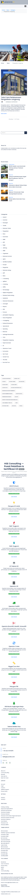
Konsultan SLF (4, 852)
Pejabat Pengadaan (8, 292)
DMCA (2, 867)
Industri (11, 175)
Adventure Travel (7, 348)
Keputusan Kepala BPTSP (7, 808)
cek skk (4, 381)
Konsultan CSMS (5, 834)
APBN (4, 239)
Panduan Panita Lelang (8, 295)
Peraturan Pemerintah (6, 810)
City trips (5, 359)
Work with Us (4, 776)
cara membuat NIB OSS (7, 402)
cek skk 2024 (21, 381)
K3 (3, 345)
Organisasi (5, 253)
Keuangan (5, 222)
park (16, 402)
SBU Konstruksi (4, 847)
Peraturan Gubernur (5, 819)
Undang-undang (5, 807)
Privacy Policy (4, 791)
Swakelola (5, 298)
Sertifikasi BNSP (4, 855)
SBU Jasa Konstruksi (5, 841)
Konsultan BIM (4, 854)
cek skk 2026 (14, 384)
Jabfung (5, 248)
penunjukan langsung (8, 315)
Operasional (6, 326)
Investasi (5, 220)
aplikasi (5, 281)
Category (13, 10)
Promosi (5, 312)
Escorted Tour (6, 362)
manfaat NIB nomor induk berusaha (10, 399)
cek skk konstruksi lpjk (16, 387)
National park (5, 405)
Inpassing (5, 329)
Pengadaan (5, 231)
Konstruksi (11, 164)
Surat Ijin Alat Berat (5, 839)
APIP (4, 242)
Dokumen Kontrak (7, 256)
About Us (3, 771)
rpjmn (4, 259)
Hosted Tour (6, 356)
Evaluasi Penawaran (8, 323)
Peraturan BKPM (4, 824)
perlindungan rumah (6, 396)
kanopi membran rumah (7, 393)
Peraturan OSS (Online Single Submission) (11, 815)
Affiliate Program (5, 789)
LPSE (4, 309)
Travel (20, 405)
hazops (16, 396)
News (8, 10)
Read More (4, 113)
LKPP (4, 273)
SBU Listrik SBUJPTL (5, 843)
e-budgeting (6, 320)
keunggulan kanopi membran (8, 390)
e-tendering (6, 278)
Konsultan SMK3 (4, 836)
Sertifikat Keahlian (7, 262)
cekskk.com (16, 378)
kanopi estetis (19, 393)
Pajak (4, 245)
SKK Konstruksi (4, 831)
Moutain (14, 405)
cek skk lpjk (4, 387)
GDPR (2, 869)
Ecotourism (5, 351)
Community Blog (5, 772)
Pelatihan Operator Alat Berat (8, 832)
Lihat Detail (14, 496)
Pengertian (5, 267)
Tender (4, 225)
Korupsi (4, 264)
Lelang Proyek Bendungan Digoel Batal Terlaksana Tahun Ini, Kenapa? (17, 178)
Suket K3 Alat (4, 845)
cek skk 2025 (5, 384)
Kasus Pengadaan (7, 317)
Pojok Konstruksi (7, 343)
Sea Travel (5, 354)
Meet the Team (4, 778)
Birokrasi (5, 331)
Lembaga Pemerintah (8, 334)
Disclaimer (3, 862)
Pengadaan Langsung (9, 72)
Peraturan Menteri (5, 814)
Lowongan (5, 303)
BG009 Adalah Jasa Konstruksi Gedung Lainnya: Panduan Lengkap (17, 167)
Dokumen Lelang (7, 270)
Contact (3, 787)
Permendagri (6, 289)
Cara (4, 337)
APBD (4, 250)
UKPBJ (4, 287)
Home (3, 10)
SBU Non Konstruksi (5, 848)
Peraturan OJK (4, 823)
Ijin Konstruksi (4, 838)
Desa (4, 234)
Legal (2, 786)
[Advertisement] (14, 29)
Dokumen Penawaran (8, 301)
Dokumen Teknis (7, 228)
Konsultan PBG (4, 850)
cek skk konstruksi (6, 378)
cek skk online (12, 381)
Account (3, 784)
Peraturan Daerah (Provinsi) (7, 817)
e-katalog (5, 284)
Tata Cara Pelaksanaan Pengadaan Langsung (11, 98)
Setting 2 (3, 799)
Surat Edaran (4, 821)
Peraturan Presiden (5, 812)
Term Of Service (5, 863)
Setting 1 (3, 797)
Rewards (3, 774)
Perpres (5, 306)
